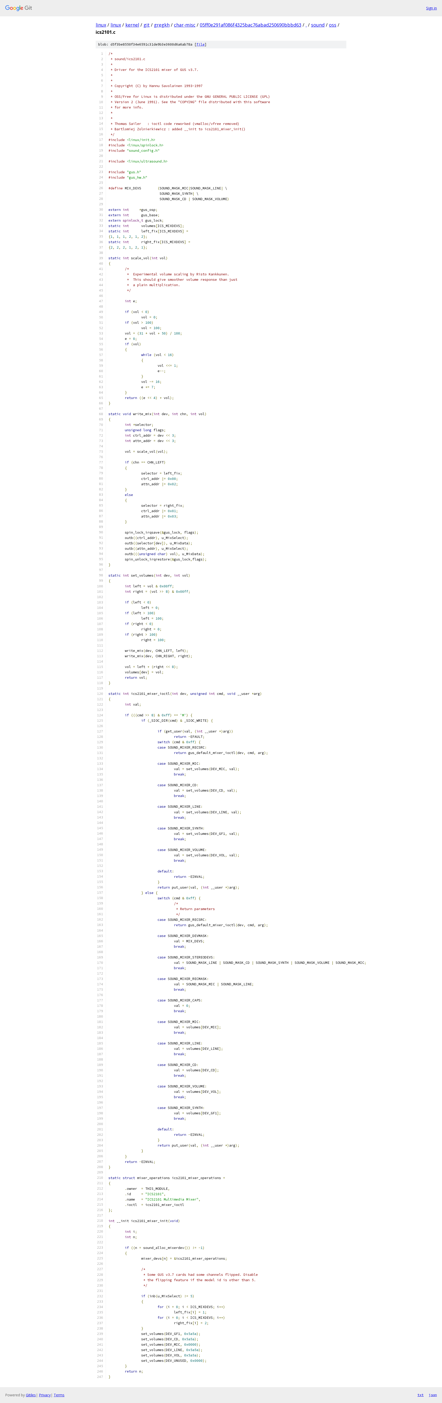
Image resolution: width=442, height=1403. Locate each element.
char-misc (184, 25)
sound (318, 25)
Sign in (431, 8)
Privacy (45, 1395)
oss (332, 25)
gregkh (162, 25)
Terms (59, 1395)
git (146, 25)
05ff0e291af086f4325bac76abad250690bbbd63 (250, 25)
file (200, 44)
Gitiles (31, 1395)
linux (101, 25)
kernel (132, 25)
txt (420, 1395)
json (433, 1395)
